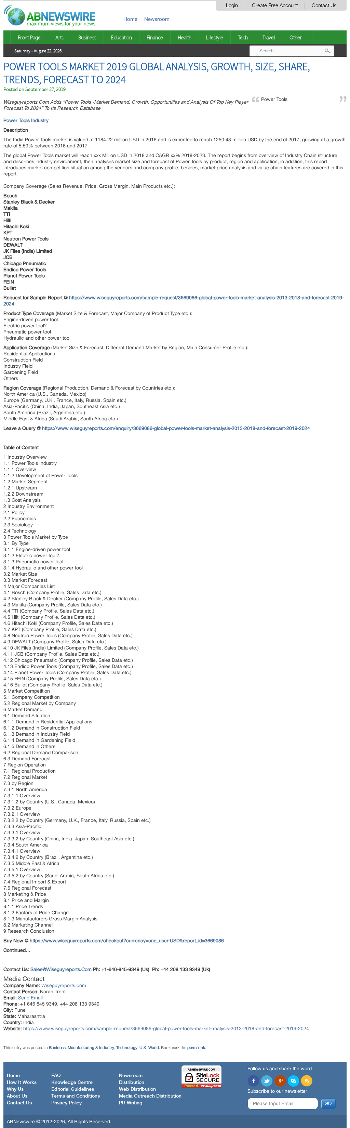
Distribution (131, 1082)
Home (130, 19)
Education (121, 37)
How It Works (22, 1082)
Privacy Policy (66, 1103)
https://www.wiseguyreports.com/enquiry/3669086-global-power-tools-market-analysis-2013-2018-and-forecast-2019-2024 (176, 428)
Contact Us (324, 5)
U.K (142, 1047)
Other (296, 37)
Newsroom (157, 19)
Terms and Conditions (75, 1096)
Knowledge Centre (72, 1082)
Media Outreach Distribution (150, 1096)
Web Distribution (137, 1089)
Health (184, 37)
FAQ (56, 1075)
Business (87, 37)
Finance (155, 37)
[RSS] (306, 1081)
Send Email (30, 997)
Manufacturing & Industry (91, 1047)
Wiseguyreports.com (63, 985)
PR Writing (130, 1103)
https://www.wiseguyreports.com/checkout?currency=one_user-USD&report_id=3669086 (127, 940)
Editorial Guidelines (72, 1089)
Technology (126, 1047)
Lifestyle (214, 37)
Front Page (29, 37)
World (153, 1047)
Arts (59, 37)
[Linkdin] (280, 1081)
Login (232, 5)
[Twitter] (266, 1081)
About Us (17, 1096)
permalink (196, 1047)
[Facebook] (253, 1081)
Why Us (15, 1089)
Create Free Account (275, 5)
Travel (268, 37)
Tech (243, 37)
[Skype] (293, 1081)
